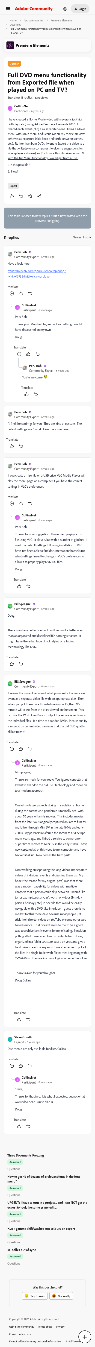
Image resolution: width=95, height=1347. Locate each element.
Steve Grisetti (23, 1037)
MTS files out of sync (21, 1250)
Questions (15, 24)
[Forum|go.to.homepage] (34, 8)
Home (13, 20)
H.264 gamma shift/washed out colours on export (41, 1228)
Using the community (21, 1326)
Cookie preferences (20, 1334)
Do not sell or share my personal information (35, 1341)
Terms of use (45, 1326)
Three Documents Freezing (25, 1155)
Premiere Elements (61, 20)
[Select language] (65, 8)
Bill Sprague (22, 604)
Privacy (60, 1326)
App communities (34, 20)
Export (13, 185)
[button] (8, 10)
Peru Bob (20, 252)
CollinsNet (21, 106)
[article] (47, 273)
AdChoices (75, 1341)
